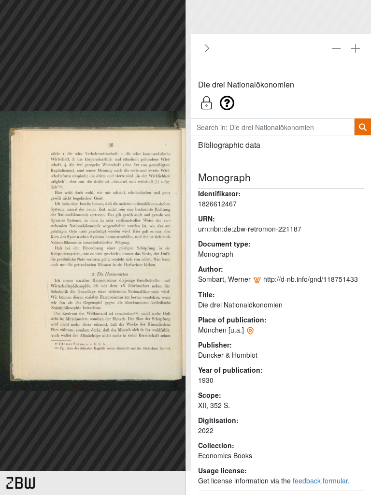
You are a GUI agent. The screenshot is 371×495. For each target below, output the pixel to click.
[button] (281, 100)
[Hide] (205, 48)
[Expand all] (355, 48)
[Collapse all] (336, 48)
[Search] (363, 127)
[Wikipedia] (257, 279)
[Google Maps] (250, 330)
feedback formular (320, 480)
